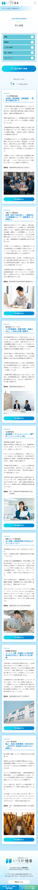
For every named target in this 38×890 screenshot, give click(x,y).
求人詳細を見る (19, 199)
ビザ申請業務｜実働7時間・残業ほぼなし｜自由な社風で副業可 (19, 330)
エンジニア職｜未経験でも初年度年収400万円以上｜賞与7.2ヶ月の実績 (20, 655)
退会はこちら (19, 882)
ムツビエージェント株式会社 (19, 867)
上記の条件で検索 (20, 69)
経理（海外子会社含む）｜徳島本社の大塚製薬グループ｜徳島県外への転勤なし (20, 217)
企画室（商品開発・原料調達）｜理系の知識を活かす (20, 99)
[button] (35, 3)
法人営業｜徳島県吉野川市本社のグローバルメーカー (20, 542)
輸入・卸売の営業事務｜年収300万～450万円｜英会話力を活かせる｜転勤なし (20, 746)
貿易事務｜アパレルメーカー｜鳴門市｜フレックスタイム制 (20, 435)
